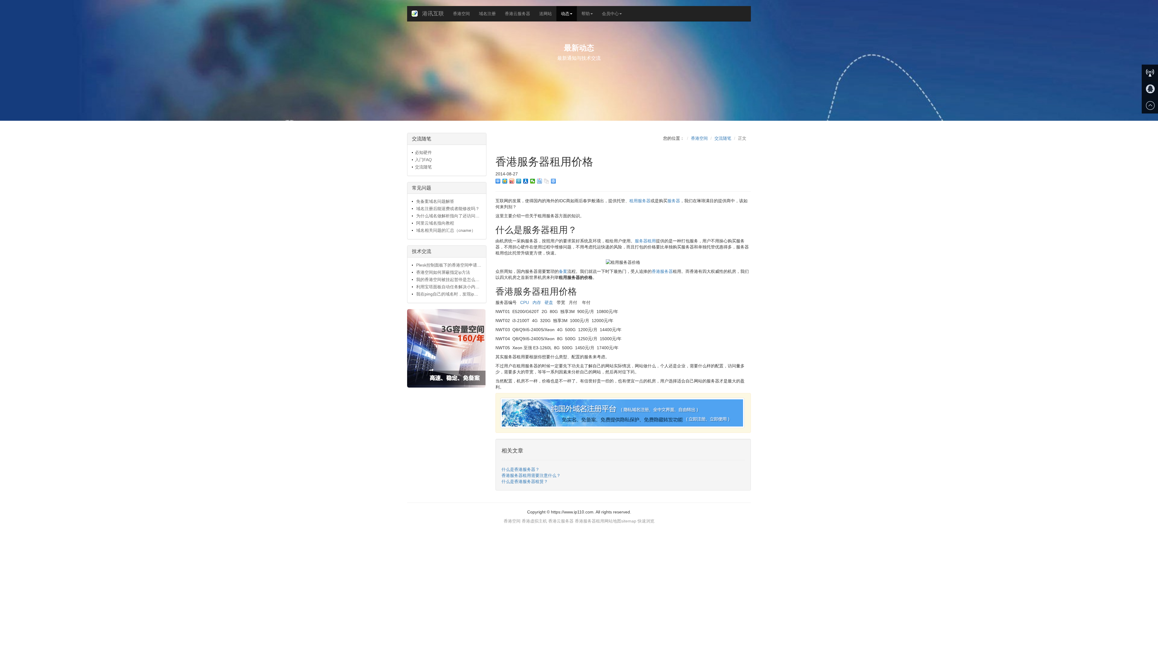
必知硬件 (423, 152)
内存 (537, 302)
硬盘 (549, 302)
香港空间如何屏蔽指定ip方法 (442, 272)
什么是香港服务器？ (520, 469)
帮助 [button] (585, 13)
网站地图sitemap (620, 521)
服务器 (673, 200)
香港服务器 (662, 271)
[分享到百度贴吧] (539, 181)
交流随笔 (423, 167)
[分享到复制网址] (546, 181)
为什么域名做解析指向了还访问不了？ (451, 215)
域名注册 (487, 13)
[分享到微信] (532, 181)
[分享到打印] (553, 181)
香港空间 (461, 13)
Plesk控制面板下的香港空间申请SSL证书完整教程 (462, 265)
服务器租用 (645, 240)
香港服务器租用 (589, 521)
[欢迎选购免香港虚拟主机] (446, 348)
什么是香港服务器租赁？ (524, 481)
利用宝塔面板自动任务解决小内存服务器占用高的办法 (466, 286)
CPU (524, 302)
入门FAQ (423, 159)
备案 (563, 271)
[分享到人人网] (525, 181)
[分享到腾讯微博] (518, 181)
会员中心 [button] (610, 13)
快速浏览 (646, 521)
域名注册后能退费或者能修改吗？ (447, 208)
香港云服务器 (517, 13)
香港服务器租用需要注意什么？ (531, 475)
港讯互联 (433, 14)
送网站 (545, 13)
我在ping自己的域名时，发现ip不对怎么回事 (457, 294)
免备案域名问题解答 (434, 201)
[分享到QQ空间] (505, 181)
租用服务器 (639, 200)
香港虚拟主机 (534, 521)
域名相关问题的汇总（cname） (445, 230)
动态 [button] (565, 13)
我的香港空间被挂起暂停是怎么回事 (449, 279)
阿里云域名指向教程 (434, 223)
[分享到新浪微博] (511, 181)
